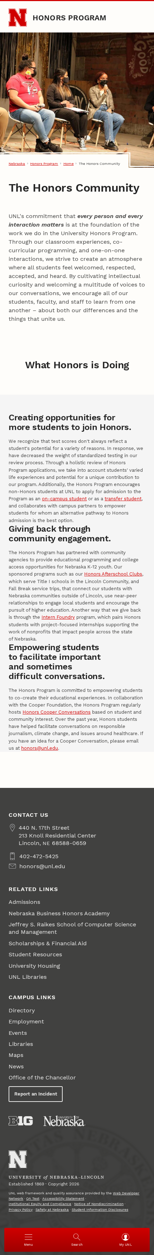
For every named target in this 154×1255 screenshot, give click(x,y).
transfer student (123, 498)
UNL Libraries (28, 976)
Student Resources (35, 954)
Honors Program (70, 17)
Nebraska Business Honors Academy (59, 913)
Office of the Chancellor (42, 1077)
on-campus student (64, 498)
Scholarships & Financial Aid (48, 943)
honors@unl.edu (39, 748)
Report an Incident (35, 1094)
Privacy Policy (21, 1209)
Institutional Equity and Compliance (40, 1204)
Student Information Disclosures (100, 1209)
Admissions (24, 902)
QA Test (32, 1198)
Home (68, 164)
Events (18, 1032)
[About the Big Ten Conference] (21, 1121)
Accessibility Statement (63, 1198)
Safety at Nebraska (52, 1209)
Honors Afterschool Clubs (113, 574)
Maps (16, 1055)
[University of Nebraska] (64, 1120)
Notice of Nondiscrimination (99, 1204)
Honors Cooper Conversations (57, 712)
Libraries (21, 1044)
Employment (26, 1021)
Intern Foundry (58, 617)
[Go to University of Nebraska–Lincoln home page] (18, 18)
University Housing (34, 965)
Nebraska (17, 164)
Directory (22, 1010)
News (16, 1066)
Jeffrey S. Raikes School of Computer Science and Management (72, 928)
